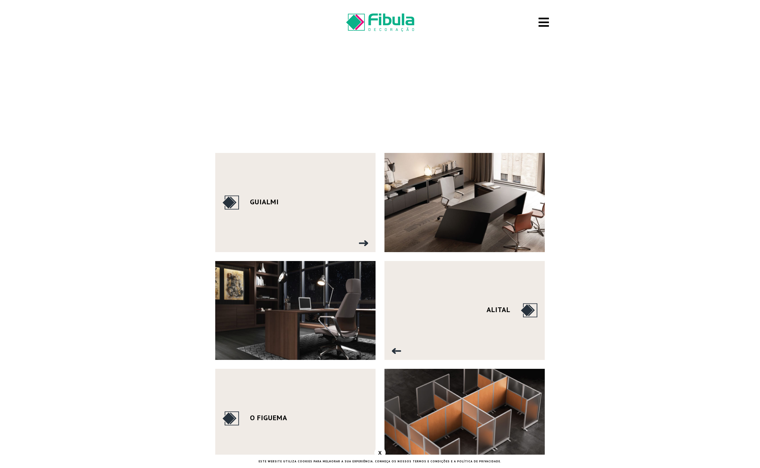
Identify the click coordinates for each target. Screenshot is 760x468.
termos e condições (431, 461)
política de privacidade (478, 461)
